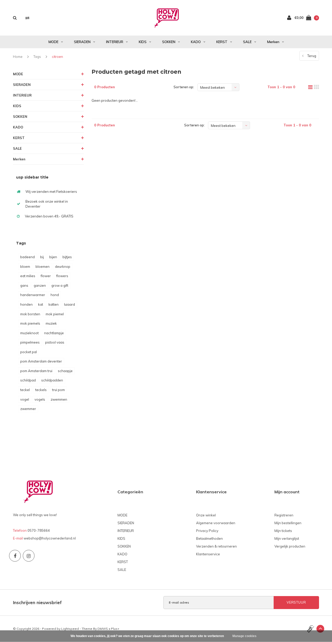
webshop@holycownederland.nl (50, 538)
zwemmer (28, 409)
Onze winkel (206, 515)
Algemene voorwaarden (215, 523)
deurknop (62, 266)
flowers (62, 276)
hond (55, 295)
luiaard (69, 304)
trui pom (58, 390)
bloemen (43, 266)
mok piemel (55, 314)
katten (54, 304)
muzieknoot (29, 333)
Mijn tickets (283, 531)
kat (40, 304)
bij (42, 257)
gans (24, 285)
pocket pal (28, 352)
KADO (196, 42)
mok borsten (30, 314)
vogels (39, 399)
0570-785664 (38, 530)
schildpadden (52, 380)
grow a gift (59, 285)
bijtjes (67, 257)
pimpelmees (30, 342)
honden (26, 304)
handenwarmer (32, 295)
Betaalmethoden (209, 538)
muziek (51, 323)
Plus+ (115, 629)
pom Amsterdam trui (36, 371)
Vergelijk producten (289, 546)
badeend (27, 257)
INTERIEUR (114, 42)
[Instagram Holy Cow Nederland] (28, 556)
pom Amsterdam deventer (41, 361)
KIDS (143, 42)
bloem (25, 266)
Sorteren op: (184, 87)
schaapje (65, 371)
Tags (37, 56)
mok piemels (30, 323)
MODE (53, 42)
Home (18, 56)
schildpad (28, 380)
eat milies (27, 276)
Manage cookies (244, 636)
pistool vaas (54, 342)
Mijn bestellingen (287, 523)
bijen (53, 257)
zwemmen (59, 399)
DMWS (103, 629)
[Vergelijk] (27, 17)
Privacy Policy (207, 531)
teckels (41, 390)
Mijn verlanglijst (286, 538)
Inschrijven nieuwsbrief (37, 602)
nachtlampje (54, 333)
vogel (24, 399)
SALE (247, 42)
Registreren (283, 515)
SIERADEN (82, 42)
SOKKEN (168, 42)
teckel (25, 390)
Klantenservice (208, 554)
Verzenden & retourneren (216, 546)
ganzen (40, 285)
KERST (221, 42)
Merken (273, 42)
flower (46, 276)
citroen (57, 56)
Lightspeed (70, 629)
